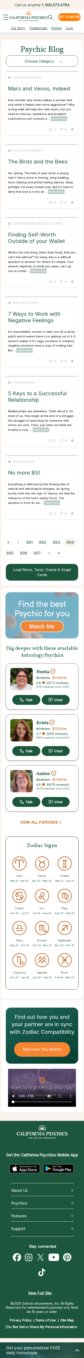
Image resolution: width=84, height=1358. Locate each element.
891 (29, 542)
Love (69, 28)
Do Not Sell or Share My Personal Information (42, 1327)
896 (23, 553)
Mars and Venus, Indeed (39, 88)
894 (70, 542)
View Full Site (40, 1293)
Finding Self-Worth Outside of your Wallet (36, 237)
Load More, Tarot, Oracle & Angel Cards (42, 572)
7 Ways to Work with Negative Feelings (34, 317)
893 (56, 542)
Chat (56, 700)
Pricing (57, 28)
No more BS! (24, 472)
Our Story (18, 28)
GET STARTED (69, 17)
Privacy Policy (21, 1320)
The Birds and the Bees (38, 161)
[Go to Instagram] (28, 1257)
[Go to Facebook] (17, 1257)
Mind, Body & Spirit (49, 224)
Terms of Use (45, 1320)
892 (42, 542)
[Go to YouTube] (53, 1257)
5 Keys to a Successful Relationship (37, 396)
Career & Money (24, 224)
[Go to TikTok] (42, 1272)
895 (10, 553)
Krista (42, 723)
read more (59, 118)
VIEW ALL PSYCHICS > (40, 822)
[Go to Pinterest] (67, 1257)
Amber (43, 774)
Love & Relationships (27, 78)
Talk (26, 700)
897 (37, 553)
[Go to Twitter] (40, 1257)
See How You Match (42, 1049)
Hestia (42, 672)
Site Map (67, 1320)
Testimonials (38, 28)
